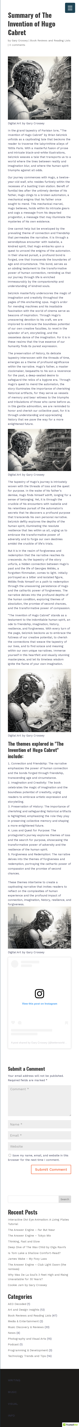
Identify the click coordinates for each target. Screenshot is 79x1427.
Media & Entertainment (23, 1321)
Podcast (13, 1344)
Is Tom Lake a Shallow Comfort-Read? (34, 1253)
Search (65, 1199)
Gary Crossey (20, 40)
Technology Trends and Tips (27, 1356)
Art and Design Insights (23, 1309)
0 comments (17, 44)
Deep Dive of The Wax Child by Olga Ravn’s (37, 1247)
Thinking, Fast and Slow (24, 1241)
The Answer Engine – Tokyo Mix (29, 1235)
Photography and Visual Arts (27, 1338)
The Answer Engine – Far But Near (31, 1230)
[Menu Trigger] (70, 8)
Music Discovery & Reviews (26, 1327)
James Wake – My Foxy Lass (27, 1258)
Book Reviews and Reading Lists (50, 40)
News (12, 1333)
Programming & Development (28, 1350)
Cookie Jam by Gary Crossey (27, 1285)
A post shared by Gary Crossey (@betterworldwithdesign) (44, 1042)
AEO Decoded (17, 1304)
